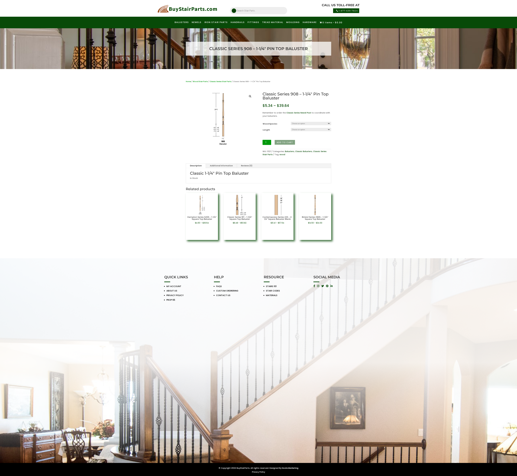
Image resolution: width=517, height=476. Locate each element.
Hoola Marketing (290, 468)
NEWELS (196, 22)
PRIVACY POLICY (175, 295)
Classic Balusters (303, 151)
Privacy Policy (258, 472)
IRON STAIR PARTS (216, 22)
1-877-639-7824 (348, 10)
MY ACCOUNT (173, 286)
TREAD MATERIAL (272, 22)
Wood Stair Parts (200, 81)
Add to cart (285, 142)
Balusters (289, 151)
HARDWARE (310, 22)
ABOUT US (171, 290)
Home (188, 81)
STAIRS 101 (271, 286)
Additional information (221, 165)
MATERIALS (271, 295)
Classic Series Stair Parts (220, 81)
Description (196, 165)
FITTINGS (253, 22)
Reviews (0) (246, 165)
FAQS (219, 286)
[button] (250, 96)
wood (282, 154)
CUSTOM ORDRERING (227, 290)
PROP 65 (170, 299)
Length (266, 130)
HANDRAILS (238, 22)
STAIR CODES (273, 290)
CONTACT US (223, 295)
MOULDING (293, 22)
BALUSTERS (182, 22)
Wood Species (270, 123)
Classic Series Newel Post (298, 112)
